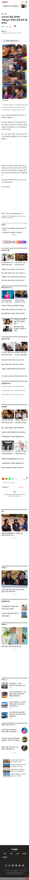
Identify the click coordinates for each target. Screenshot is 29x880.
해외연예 (3, 624)
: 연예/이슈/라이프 (7, 725)
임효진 (2, 31)
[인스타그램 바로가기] (16, 865)
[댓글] (14, 26)
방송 (5, 14)
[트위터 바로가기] (9, 865)
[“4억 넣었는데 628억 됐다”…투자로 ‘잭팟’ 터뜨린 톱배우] (24, 731)
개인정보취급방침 (14, 870)
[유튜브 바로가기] (13, 865)
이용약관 (8, 870)
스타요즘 (3, 568)
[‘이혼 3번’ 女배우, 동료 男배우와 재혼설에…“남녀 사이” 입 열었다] (24, 739)
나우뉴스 (3, 680)
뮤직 (11, 853)
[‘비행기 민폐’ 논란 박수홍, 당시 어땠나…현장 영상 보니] (24, 748)
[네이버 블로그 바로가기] (23, 865)
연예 (2, 14)
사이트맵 (20, 870)
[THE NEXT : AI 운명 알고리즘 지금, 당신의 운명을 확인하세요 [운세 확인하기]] (14, 242)
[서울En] (4, 2)
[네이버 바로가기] (19, 865)
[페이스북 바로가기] (6, 865)
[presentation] (11, 538)
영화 (18, 853)
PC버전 (24, 870)
